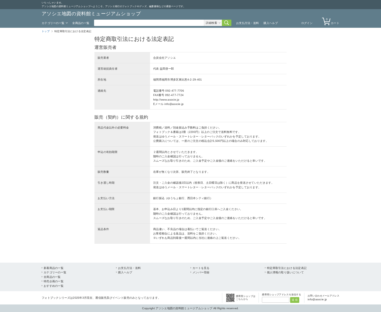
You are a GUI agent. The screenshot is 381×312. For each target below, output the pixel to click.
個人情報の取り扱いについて (285, 272)
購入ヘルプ (271, 23)
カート (332, 21)
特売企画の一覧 (54, 281)
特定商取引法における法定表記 (287, 268)
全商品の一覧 (80, 23)
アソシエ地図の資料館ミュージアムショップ (91, 13)
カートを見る (201, 268)
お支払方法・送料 (247, 23)
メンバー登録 (201, 272)
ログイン (307, 23)
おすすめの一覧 (54, 285)
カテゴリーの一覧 (53, 23)
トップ (46, 31)
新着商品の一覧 (54, 268)
